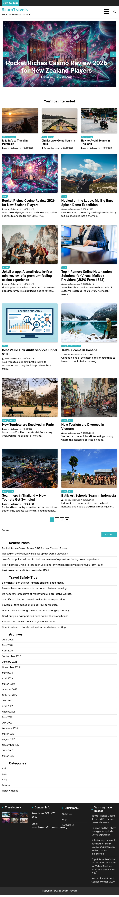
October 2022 (9, 695)
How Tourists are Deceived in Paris (28, 425)
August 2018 (8, 739)
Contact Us (68, 825)
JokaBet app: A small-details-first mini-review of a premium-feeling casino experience (27, 276)
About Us (67, 814)
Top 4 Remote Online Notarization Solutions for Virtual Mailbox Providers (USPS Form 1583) (86, 276)
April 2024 (7, 678)
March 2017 (8, 756)
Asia (44, 137)
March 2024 (8, 683)
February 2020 (10, 728)
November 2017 (10, 745)
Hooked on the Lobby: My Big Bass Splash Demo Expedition (87, 203)
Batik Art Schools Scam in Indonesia (88, 495)
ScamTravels (15, 9)
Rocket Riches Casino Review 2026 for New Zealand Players (56, 66)
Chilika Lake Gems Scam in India (58, 142)
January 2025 (9, 661)
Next (67, 519)
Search (6, 530)
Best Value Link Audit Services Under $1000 (25, 570)
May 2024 (7, 672)
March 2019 (8, 733)
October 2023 (9, 689)
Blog (56, 57)
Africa (5, 768)
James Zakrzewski (51, 77)
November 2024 (11, 667)
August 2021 (8, 711)
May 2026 (7, 645)
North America (74, 346)
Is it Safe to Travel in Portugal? (15, 142)
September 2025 (11, 656)
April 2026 (7, 650)
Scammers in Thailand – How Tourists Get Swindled (24, 497)
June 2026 (7, 639)
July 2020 (7, 722)
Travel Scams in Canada (79, 350)
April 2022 (7, 706)
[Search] (114, 12)
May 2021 (7, 717)
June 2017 (7, 750)
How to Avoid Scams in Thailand (95, 142)
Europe (12, 137)
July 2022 (7, 700)
